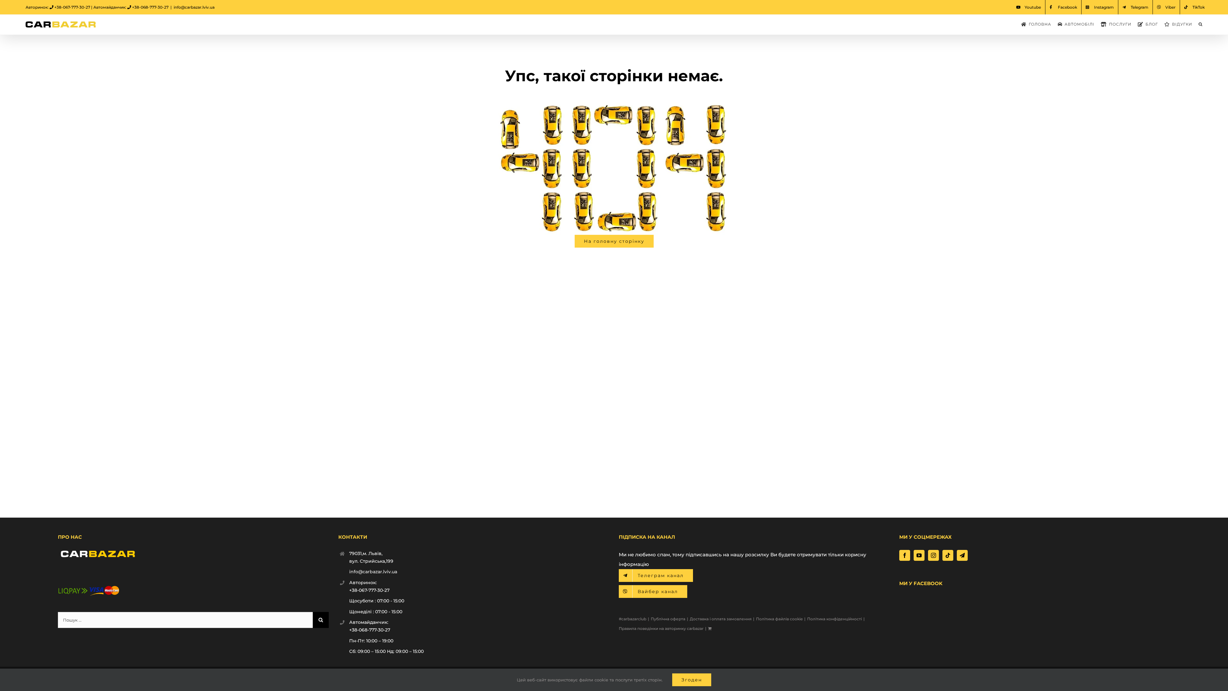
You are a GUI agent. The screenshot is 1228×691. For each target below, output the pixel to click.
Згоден (691, 680)
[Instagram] (933, 555)
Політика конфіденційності (834, 618)
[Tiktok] (947, 555)
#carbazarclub (632, 618)
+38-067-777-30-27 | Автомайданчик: (90, 7)
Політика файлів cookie (779, 618)
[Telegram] (962, 555)
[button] (1200, 24)
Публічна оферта (668, 618)
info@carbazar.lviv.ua (194, 7)
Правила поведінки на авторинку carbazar (661, 628)
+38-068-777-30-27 (150, 7)
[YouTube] (919, 555)
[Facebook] (904, 555)
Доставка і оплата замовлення (721, 618)
